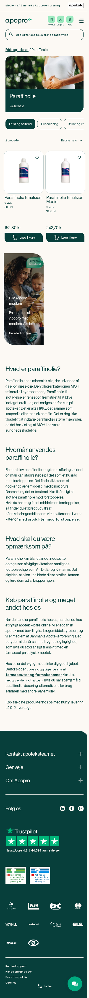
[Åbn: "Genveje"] (44, 767)
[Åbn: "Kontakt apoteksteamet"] (44, 754)
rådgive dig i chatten (24, 680)
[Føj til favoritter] (37, 157)
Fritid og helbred (17, 50)
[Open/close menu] (81, 21)
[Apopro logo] (18, 21)
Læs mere (17, 106)
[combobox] (44, 34)
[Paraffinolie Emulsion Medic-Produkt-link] (65, 196)
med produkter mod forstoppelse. (49, 519)
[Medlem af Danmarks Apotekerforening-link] (76, 5)
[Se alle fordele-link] (24, 299)
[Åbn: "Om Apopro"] (44, 780)
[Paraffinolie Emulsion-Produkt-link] (24, 196)
